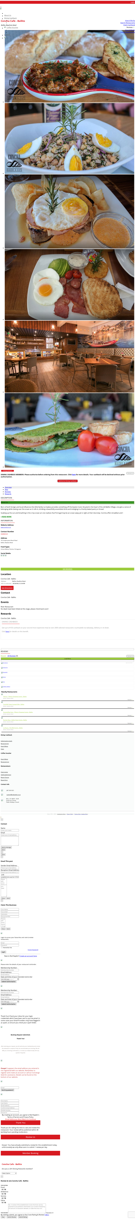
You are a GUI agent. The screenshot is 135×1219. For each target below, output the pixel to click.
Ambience (4, 1192)
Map (6, 489)
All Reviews (12, 656)
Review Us (130, 473)
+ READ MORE (6, 517)
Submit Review (11, 1217)
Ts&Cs (46, 1215)
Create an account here (28, 956)
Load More (67, 659)
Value (3, 1200)
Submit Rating (23, 1217)
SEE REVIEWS (67, 569)
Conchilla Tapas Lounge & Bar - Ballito (13, 704)
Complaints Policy (61, 814)
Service (3, 1196)
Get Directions (7, 588)
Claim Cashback (129, 25)
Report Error (4, 780)
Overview (8, 487)
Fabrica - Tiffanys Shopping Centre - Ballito (15, 696)
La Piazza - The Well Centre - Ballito (13, 728)
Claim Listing (4, 772)
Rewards (8, 494)
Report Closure (5, 777)
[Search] (69, 37)
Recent (3, 656)
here (7, 631)
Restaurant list (5, 744)
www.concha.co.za (6, 527)
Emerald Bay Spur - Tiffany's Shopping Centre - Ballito (18, 712)
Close (3, 850)
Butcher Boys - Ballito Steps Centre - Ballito (15, 720)
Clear (3, 1217)
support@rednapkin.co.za (14, 795)
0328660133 (4, 534)
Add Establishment (6, 775)
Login (133, 2)
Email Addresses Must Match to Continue (20, 1119)
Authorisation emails (6, 741)
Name (3, 828)
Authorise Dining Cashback (67, 481)
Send (8, 898)
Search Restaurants (127, 23)
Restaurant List (5, 762)
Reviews (8, 492)
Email (3, 833)
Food (3, 1187)
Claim (2, 749)
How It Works (130, 21)
